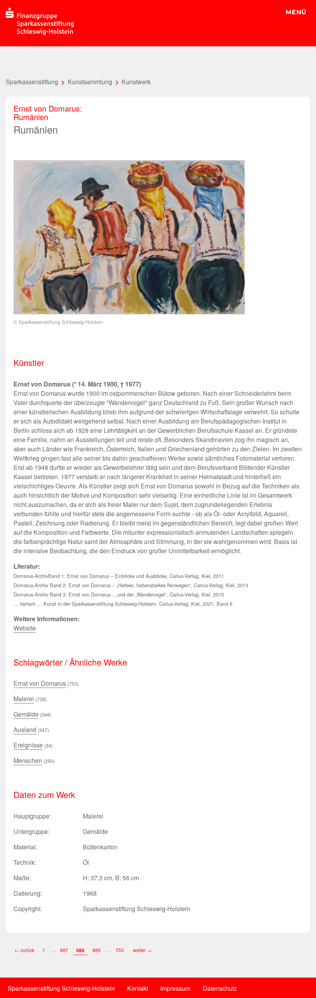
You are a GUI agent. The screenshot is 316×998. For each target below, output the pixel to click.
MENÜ (296, 12)
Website (24, 628)
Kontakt (137, 988)
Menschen (27, 760)
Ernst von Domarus (39, 683)
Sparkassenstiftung (32, 81)
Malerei (23, 698)
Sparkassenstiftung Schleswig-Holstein (61, 988)
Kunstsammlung (90, 81)
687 (64, 950)
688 (80, 950)
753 (120, 950)
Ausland (24, 729)
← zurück (24, 950)
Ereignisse (28, 744)
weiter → (142, 950)
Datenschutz (220, 988)
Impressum (175, 988)
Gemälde (26, 714)
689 (96, 950)
